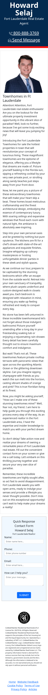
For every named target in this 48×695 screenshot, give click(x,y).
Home (12, 682)
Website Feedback (27, 682)
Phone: (8, 549)
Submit (24, 595)
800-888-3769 (25, 33)
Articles (33, 689)
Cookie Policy (15, 685)
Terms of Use (32, 685)
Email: (7, 561)
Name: (8, 537)
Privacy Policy (19, 689)
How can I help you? (16, 573)
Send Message (25, 40)
